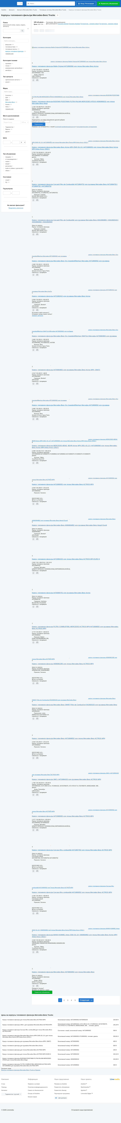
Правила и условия (34, 1084)
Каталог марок (32, 1097)
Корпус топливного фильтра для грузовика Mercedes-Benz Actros (22, 1045)
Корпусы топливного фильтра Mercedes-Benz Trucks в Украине (20, 1070)
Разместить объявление (42, 992)
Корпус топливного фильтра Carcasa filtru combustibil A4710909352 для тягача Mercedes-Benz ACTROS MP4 (72, 892)
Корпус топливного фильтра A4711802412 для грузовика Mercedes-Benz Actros (61, 296)
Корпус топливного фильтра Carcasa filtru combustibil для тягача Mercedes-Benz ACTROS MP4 (27, 1030)
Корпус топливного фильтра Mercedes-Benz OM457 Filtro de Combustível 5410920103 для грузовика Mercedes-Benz (74, 705)
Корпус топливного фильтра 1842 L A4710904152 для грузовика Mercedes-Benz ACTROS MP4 (66, 779)
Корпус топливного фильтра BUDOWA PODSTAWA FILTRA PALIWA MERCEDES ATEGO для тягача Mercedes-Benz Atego (26, 1059)
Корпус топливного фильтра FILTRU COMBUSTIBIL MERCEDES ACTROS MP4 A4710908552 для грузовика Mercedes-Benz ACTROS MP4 (26, 1064)
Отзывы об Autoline (34, 1093)
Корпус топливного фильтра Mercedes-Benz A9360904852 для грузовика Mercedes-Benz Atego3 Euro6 (69, 525)
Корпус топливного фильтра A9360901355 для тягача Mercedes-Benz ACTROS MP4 (62, 664)
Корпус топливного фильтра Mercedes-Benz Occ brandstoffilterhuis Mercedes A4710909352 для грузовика (70, 261)
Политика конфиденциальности (38, 1087)
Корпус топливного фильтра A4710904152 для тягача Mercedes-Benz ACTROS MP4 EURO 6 (66, 559)
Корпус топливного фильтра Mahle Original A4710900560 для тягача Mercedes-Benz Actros (65, 66)
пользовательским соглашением (87, 126)
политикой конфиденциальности (65, 126)
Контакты (4, 1090)
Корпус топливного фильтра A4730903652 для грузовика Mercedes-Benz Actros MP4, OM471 (66, 370)
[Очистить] (28, 28)
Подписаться (39, 124)
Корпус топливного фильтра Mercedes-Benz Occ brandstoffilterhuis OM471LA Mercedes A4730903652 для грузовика (74, 336)
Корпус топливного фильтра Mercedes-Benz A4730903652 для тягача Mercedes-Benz (63, 972)
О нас (3, 1084)
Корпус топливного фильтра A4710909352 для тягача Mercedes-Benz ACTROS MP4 (62, 484)
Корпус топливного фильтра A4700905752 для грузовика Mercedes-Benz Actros (61, 593)
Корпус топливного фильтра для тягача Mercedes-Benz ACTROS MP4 (24, 1019)
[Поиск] (28, 3)
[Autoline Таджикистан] (8, 3)
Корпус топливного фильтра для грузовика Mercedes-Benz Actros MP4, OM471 (26, 1041)
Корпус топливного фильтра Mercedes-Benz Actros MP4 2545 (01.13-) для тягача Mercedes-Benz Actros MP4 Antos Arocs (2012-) (27, 1036)
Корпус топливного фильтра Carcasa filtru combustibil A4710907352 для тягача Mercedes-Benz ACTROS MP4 (72, 850)
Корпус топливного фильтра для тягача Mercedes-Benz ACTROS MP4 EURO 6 (26, 1054)
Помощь (4, 1087)
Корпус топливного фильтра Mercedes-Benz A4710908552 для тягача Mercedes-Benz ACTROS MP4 (68, 738)
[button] (33, 80)
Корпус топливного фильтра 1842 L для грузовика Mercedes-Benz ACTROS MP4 (27, 1024)
